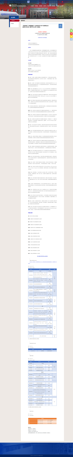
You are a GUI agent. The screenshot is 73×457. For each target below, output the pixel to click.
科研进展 (40, 5)
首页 (57, 17)
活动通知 (12, 23)
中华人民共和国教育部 (13, 451)
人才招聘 (61, 5)
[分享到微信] (71, 30)
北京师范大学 (11, 448)
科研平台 (44, 5)
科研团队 (36, 5)
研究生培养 (49, 5)
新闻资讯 (62, 17)
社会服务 (57, 5)
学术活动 (53, 5)
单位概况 (32, 5)
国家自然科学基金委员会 (13, 452)
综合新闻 (59, 17)
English (59, 1)
